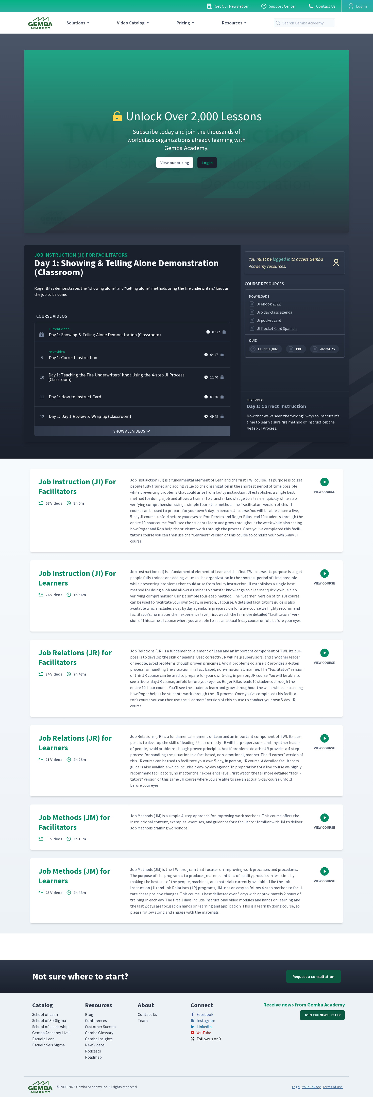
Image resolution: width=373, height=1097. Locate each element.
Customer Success (100, 1026)
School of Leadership (50, 1026)
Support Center (282, 6)
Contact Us (325, 6)
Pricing (183, 23)
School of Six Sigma (49, 1020)
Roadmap (93, 1057)
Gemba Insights (99, 1038)
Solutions (75, 23)
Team (143, 1020)
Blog (89, 1014)
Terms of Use (333, 1087)
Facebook (205, 1014)
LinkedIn (204, 1026)
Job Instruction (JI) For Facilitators (80, 255)
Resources (232, 23)
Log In (207, 162)
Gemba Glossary (99, 1032)
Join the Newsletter (322, 1015)
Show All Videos (129, 431)
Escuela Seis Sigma (48, 1044)
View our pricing (174, 162)
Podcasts (93, 1051)
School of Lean (45, 1014)
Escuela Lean (43, 1038)
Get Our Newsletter (232, 6)
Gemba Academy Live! (51, 1032)
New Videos (95, 1044)
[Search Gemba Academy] (278, 22)
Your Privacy (311, 1087)
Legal (296, 1087)
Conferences (96, 1020)
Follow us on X (209, 1038)
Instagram (206, 1020)
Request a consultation (313, 976)
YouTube (204, 1032)
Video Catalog (131, 23)
